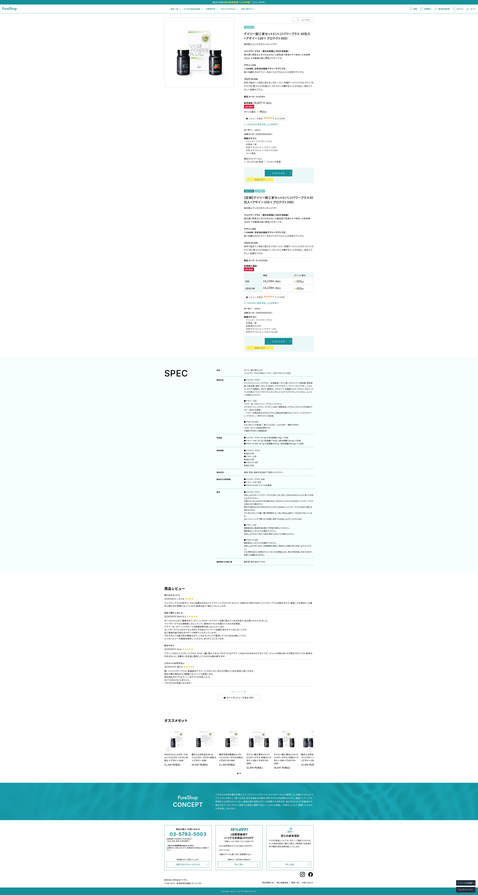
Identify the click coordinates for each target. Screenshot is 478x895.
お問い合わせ (307, 882)
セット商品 (251, 153)
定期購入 (428, 9)
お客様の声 (210, 9)
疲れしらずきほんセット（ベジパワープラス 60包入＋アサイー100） (204, 757)
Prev (168, 749)
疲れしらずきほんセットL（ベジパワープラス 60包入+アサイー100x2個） (313, 757)
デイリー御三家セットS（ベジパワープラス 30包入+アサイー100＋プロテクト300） (286, 759)
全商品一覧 (251, 144)
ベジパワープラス (264, 141)
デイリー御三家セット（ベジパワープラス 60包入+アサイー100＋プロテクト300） (258, 759)
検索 (415, 9)
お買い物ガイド (247, 9)
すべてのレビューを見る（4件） (240, 697)
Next (309, 749)
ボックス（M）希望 (255, 161)
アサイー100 (270, 147)
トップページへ (466, 889)
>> (245, 692)
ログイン (460, 9)
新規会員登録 (444, 9)
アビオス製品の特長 (192, 9)
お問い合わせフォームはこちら (188, 864)
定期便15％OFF (253, 325)
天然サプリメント (254, 147)
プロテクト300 (271, 150)
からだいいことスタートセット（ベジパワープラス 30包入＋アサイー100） (176, 757)
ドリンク (249, 141)
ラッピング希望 (274, 161)
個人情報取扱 (282, 882)
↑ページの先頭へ (465, 882)
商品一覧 (174, 9)
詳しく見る (239, 864)
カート (473, 9)
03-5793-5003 (188, 834)
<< (233, 692)
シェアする (305, 20)
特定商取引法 (268, 882)
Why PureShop (228, 9)
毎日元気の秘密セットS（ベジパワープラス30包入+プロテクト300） (231, 757)
